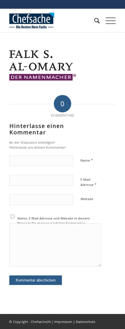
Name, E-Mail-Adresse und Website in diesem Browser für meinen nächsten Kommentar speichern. (53, 223)
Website (87, 199)
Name (87, 160)
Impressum (63, 321)
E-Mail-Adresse (89, 182)
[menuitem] (94, 20)
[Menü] (108, 20)
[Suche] (94, 20)
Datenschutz (85, 321)
